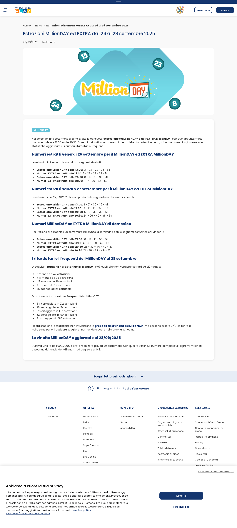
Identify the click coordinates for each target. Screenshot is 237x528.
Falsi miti (163, 442)
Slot (85, 451)
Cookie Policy (202, 448)
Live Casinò (89, 456)
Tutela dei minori (167, 448)
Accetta (181, 495)
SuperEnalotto (91, 445)
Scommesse (90, 462)
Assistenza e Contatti (132, 416)
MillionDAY (88, 439)
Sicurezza (125, 422)
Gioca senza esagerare (171, 416)
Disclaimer (201, 454)
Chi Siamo (52, 416)
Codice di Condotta (206, 459)
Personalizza (181, 507)
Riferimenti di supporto (170, 459)
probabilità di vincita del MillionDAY (119, 326)
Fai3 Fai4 (88, 433)
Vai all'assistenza (137, 388)
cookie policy (82, 510)
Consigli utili (164, 436)
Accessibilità (127, 428)
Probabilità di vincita (206, 436)
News (38, 25)
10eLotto (87, 428)
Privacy (199, 442)
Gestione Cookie (204, 465)
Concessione (202, 416)
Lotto (86, 422)
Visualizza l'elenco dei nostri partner (28, 513)
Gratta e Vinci (91, 416)
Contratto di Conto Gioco (209, 422)
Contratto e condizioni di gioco (209, 430)
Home (27, 25)
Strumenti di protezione (170, 431)
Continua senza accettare (216, 471)
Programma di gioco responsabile (169, 424)
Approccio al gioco (168, 454)
